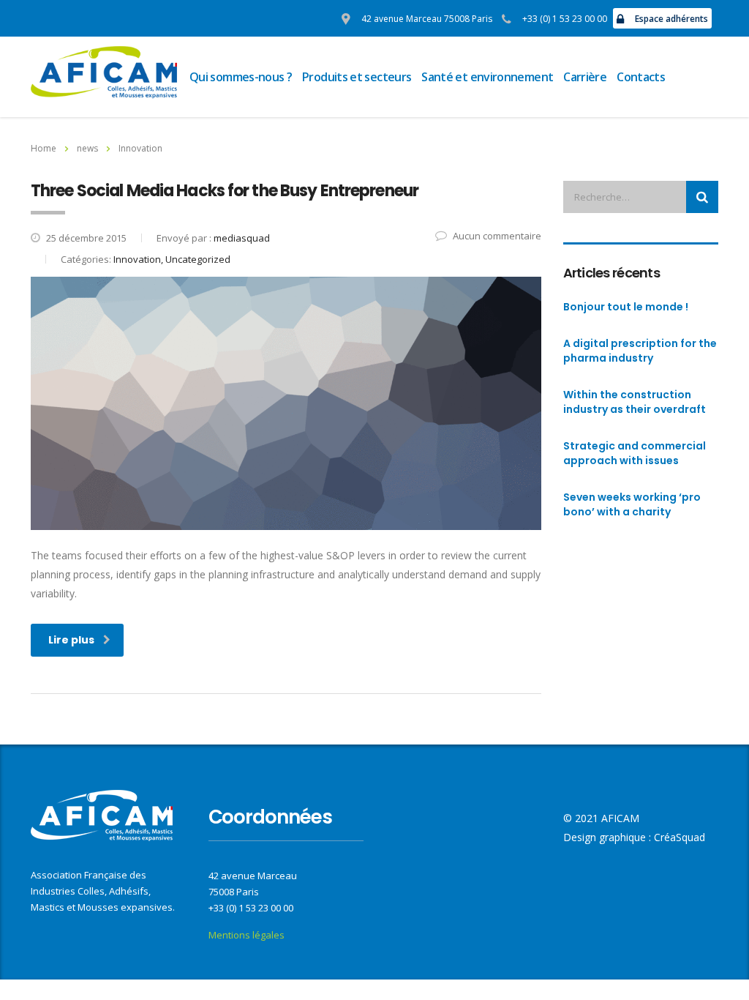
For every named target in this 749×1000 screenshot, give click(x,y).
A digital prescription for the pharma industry (640, 350)
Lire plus (71, 640)
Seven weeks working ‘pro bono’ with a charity (632, 504)
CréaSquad (679, 837)
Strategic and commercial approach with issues (634, 453)
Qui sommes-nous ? (240, 77)
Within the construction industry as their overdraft (634, 402)
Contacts (641, 77)
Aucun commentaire (497, 235)
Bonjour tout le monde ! (625, 306)
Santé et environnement (487, 77)
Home (43, 148)
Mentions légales (246, 934)
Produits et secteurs (356, 77)
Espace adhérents (671, 18)
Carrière (584, 77)
